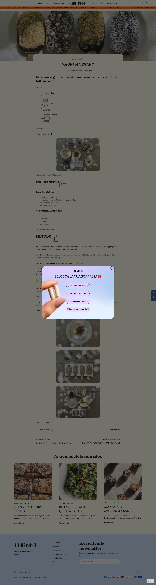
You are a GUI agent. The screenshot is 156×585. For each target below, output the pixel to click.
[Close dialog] (111, 268)
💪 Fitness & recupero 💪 (78, 301)
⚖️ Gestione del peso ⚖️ (78, 285)
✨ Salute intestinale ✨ (78, 293)
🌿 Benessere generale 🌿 (78, 309)
